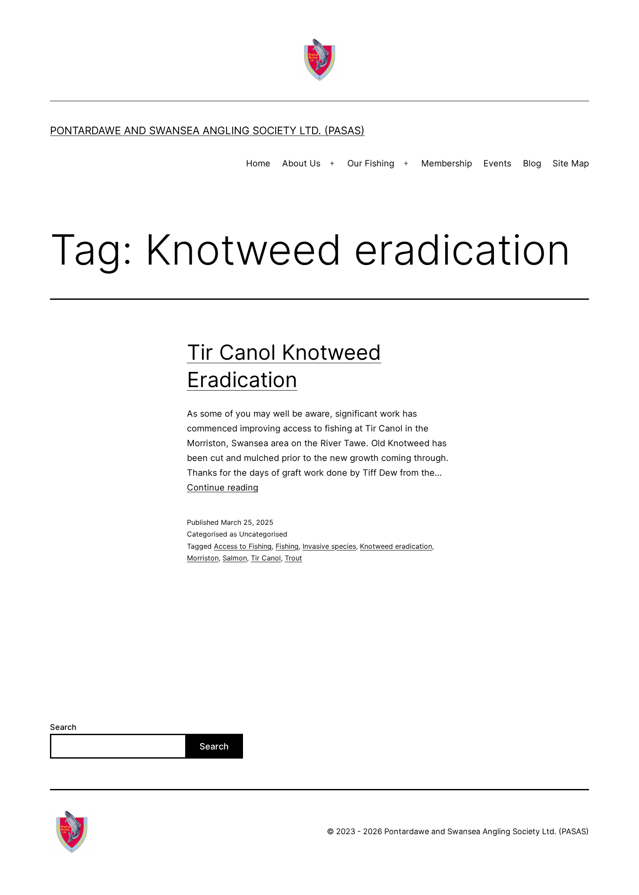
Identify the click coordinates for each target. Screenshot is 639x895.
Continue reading (222, 487)
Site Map (570, 163)
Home (258, 163)
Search (63, 727)
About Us (301, 163)
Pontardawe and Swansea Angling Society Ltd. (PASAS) (207, 130)
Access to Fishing (243, 546)
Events (497, 163)
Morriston (203, 558)
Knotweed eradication (396, 546)
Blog (532, 163)
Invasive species (329, 546)
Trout (293, 558)
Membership (446, 163)
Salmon (235, 558)
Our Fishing (370, 163)
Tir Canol (266, 558)
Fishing (287, 546)
